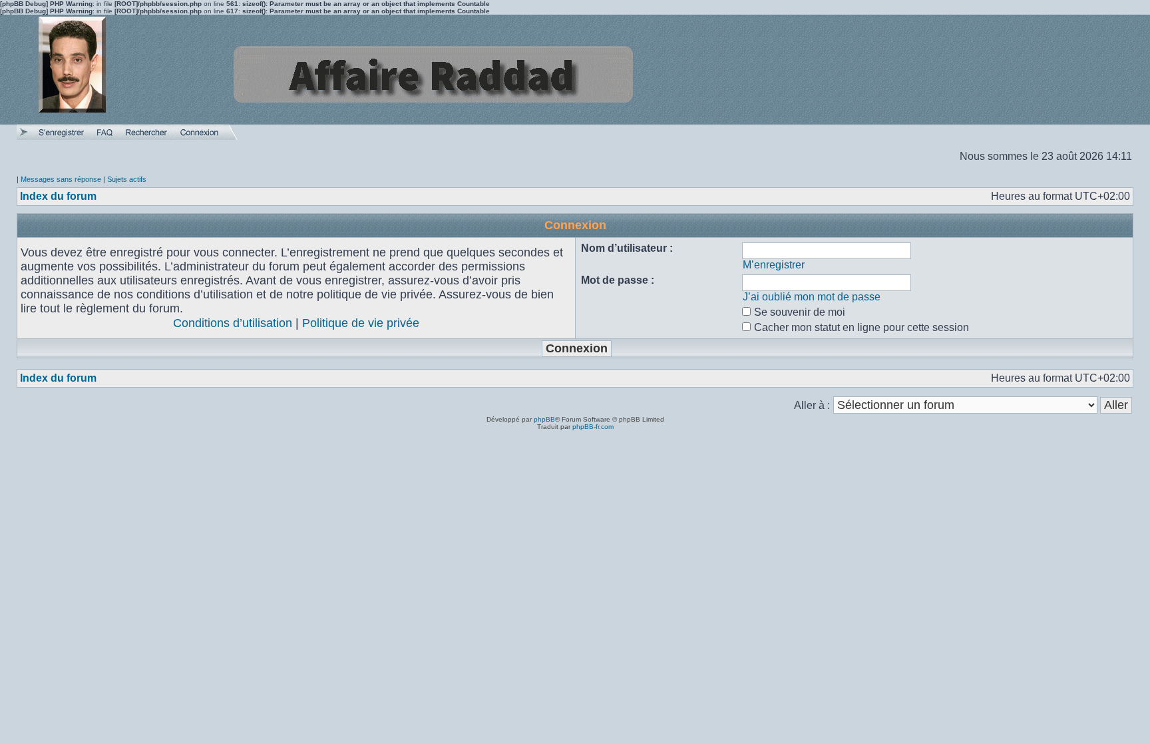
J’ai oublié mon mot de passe (811, 296)
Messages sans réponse (61, 179)
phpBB (544, 419)
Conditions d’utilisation (232, 323)
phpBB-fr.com (593, 426)
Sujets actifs (126, 179)
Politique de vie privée (360, 323)
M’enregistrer (774, 264)
